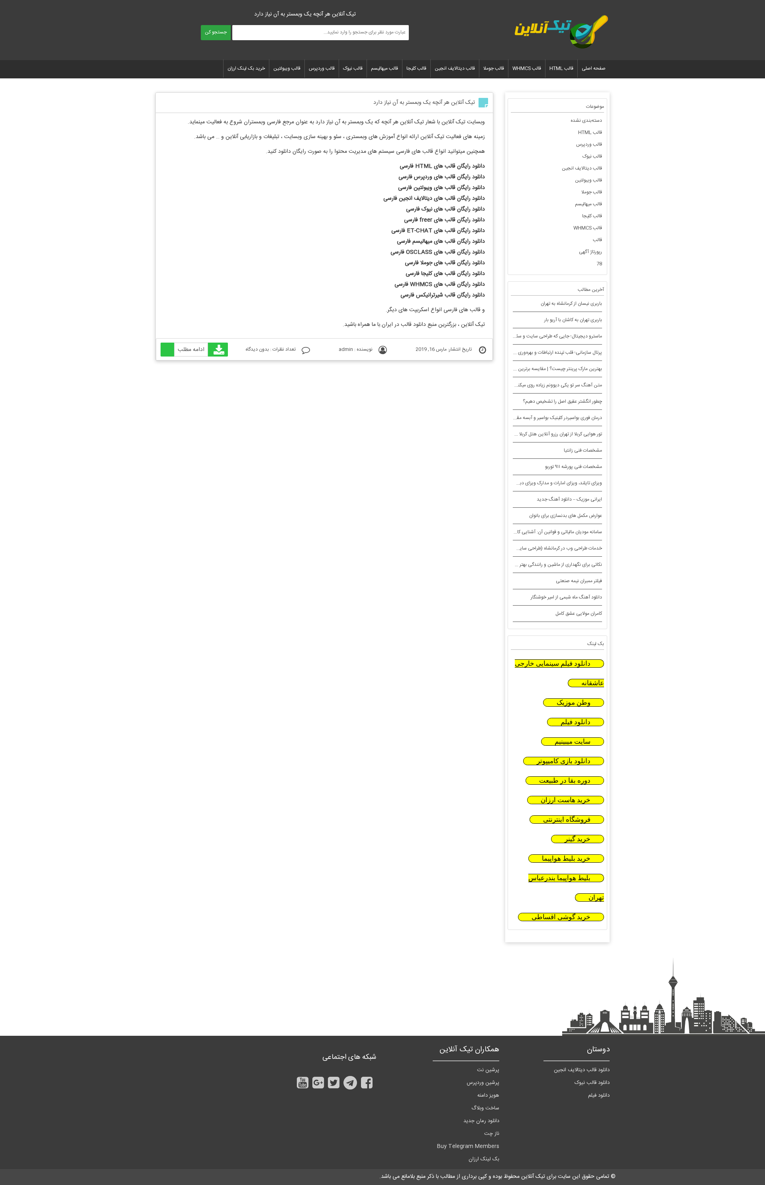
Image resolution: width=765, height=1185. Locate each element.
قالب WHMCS (526, 68)
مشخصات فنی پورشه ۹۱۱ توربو (573, 467)
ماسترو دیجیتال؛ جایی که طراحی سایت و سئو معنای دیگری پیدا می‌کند (534, 336)
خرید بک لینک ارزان (246, 68)
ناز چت (491, 1133)
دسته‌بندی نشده (586, 121)
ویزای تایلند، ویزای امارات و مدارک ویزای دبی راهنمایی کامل (545, 483)
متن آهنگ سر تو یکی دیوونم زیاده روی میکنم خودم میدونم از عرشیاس (535, 385)
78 (599, 264)
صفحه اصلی (594, 68)
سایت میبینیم (572, 741)
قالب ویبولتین (286, 68)
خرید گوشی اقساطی (561, 917)
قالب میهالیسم (384, 68)
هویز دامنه (488, 1095)
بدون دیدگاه (257, 349)
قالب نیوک (353, 68)
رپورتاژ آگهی (590, 252)
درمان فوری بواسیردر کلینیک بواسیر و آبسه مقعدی (555, 418)
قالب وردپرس (322, 68)
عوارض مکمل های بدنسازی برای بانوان (565, 516)
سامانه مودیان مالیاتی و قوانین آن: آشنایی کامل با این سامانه (544, 532)
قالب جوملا (493, 68)
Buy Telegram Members (468, 1146)
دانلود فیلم (575, 722)
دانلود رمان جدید (481, 1121)
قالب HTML (561, 68)
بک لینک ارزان (484, 1159)
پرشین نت (488, 1070)
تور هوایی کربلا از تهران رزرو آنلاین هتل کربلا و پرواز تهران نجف (543, 434)
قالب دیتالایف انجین (455, 68)
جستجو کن (216, 32)
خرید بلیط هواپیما (566, 858)
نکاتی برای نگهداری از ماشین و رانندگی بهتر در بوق (554, 565)
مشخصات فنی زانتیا (583, 450)
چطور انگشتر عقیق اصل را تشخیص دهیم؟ (562, 401)
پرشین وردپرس (483, 1082)
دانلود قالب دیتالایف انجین (582, 1070)
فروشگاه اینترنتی (566, 819)
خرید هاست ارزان (565, 800)
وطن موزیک (573, 702)
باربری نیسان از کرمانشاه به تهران (571, 304)
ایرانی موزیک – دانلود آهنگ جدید (569, 499)
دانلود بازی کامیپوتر (563, 761)
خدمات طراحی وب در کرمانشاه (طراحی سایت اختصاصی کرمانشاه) (539, 548)
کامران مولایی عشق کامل (578, 614)
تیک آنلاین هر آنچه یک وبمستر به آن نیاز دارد (424, 102)
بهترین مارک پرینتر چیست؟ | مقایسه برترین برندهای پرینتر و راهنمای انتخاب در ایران (520, 369)
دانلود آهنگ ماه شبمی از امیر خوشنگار (566, 597)
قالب (597, 240)
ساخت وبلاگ (485, 1108)
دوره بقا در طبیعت (564, 780)
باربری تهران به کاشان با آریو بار (573, 320)
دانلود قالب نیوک (592, 1082)
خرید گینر (577, 839)
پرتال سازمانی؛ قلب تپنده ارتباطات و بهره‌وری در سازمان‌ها (548, 353)
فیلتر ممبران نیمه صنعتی (579, 581)
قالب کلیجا (416, 68)
